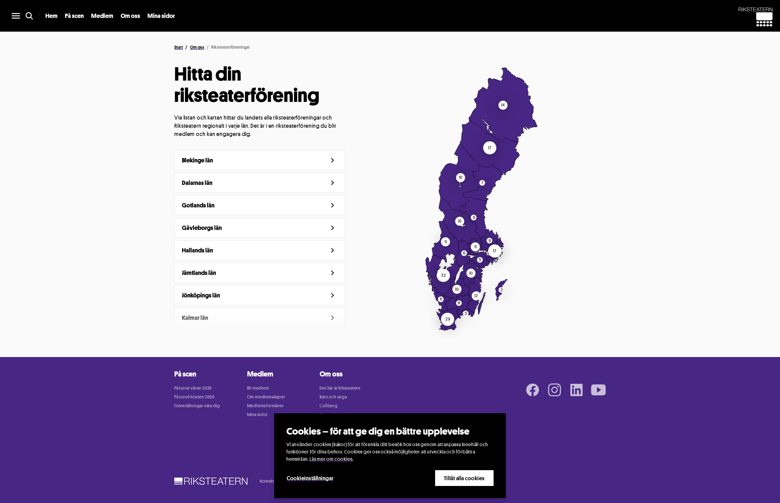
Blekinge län (197, 160)
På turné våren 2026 (193, 388)
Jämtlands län (199, 273)
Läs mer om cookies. (331, 459)
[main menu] (16, 16)
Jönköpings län (201, 295)
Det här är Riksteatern (340, 388)
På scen (74, 16)
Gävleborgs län (202, 228)
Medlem (102, 16)
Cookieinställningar (310, 478)
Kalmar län (195, 318)
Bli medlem (258, 388)
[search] (29, 16)
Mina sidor (161, 16)
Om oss (130, 16)
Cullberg (328, 405)
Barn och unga (333, 397)
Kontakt (267, 481)
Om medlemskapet (266, 397)
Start (178, 47)
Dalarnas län (197, 183)
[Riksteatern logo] (211, 481)
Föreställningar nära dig (197, 405)
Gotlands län (198, 205)
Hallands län (197, 250)
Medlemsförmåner (265, 405)
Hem (51, 16)
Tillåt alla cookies (464, 478)
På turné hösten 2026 (194, 397)
